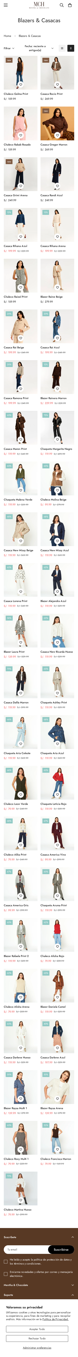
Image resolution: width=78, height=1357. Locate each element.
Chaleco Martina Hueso (17, 1209)
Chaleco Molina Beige (53, 499)
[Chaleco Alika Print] (20, 833)
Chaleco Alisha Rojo (52, 956)
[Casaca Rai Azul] (57, 326)
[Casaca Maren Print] (20, 428)
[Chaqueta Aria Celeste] (20, 732)
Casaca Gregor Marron (54, 144)
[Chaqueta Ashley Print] (57, 681)
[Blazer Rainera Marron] (57, 377)
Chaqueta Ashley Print (54, 702)
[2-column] (70, 48)
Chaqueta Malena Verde (18, 499)
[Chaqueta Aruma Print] (57, 884)
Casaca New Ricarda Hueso (57, 652)
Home (7, 36)
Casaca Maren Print (15, 449)
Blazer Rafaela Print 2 (16, 956)
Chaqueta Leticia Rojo (53, 804)
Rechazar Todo (37, 1338)
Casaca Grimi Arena (15, 195)
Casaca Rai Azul (50, 347)
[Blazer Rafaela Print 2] (20, 935)
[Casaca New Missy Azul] (57, 529)
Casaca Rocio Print (51, 94)
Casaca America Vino (53, 854)
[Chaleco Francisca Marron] (57, 1138)
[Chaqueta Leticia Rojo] (57, 783)
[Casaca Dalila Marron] (20, 681)
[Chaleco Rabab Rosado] (20, 123)
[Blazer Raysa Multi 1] (20, 1087)
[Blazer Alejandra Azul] (57, 580)
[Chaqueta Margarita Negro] (57, 428)
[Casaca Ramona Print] (20, 377)
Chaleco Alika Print (15, 854)
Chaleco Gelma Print (16, 94)
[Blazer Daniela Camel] (57, 986)
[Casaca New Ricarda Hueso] (57, 631)
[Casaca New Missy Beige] (20, 529)
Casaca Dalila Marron (16, 702)
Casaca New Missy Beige (18, 550)
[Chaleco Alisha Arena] (20, 986)
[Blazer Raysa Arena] (57, 1087)
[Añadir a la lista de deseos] (20, 84)
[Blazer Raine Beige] (57, 276)
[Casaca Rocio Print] (57, 73)
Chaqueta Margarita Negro (56, 449)
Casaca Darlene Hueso (17, 1057)
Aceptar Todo (37, 1329)
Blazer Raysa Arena (52, 1108)
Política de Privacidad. (55, 1319)
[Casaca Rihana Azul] (20, 225)
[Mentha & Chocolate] (39, 5)
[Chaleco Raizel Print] (20, 276)
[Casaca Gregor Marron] (57, 123)
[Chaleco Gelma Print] (20, 73)
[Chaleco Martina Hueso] (20, 1188)
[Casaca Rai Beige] (20, 326)
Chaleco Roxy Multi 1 (16, 1159)
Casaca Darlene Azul (53, 1057)
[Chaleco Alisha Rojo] (57, 935)
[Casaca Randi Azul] (57, 174)
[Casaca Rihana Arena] (57, 225)
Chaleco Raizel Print (15, 297)
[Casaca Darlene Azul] (57, 1036)
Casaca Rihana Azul (15, 246)
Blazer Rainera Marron (54, 398)
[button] (70, 5)
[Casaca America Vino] (57, 833)
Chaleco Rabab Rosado (17, 144)
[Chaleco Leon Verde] (20, 783)
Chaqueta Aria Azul (52, 753)
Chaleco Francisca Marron (56, 1159)
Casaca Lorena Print (15, 601)
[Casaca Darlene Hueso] (20, 1036)
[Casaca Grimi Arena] (20, 174)
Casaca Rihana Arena (53, 246)
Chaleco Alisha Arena (16, 1007)
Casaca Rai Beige (14, 347)
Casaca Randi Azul (51, 195)
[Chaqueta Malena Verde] (20, 478)
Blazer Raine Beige (52, 297)
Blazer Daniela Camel (53, 1007)
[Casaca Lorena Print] (20, 580)
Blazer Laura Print (14, 652)
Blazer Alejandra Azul (53, 601)
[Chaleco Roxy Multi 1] (20, 1138)
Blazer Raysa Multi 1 (15, 1108)
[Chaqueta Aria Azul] (57, 732)
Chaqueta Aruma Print (54, 905)
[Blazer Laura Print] (20, 631)
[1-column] (62, 48)
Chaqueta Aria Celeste (17, 753)
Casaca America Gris (16, 905)
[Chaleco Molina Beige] (57, 478)
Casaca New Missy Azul (55, 550)
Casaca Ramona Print (16, 398)
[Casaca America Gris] (20, 884)
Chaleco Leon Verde (16, 804)
